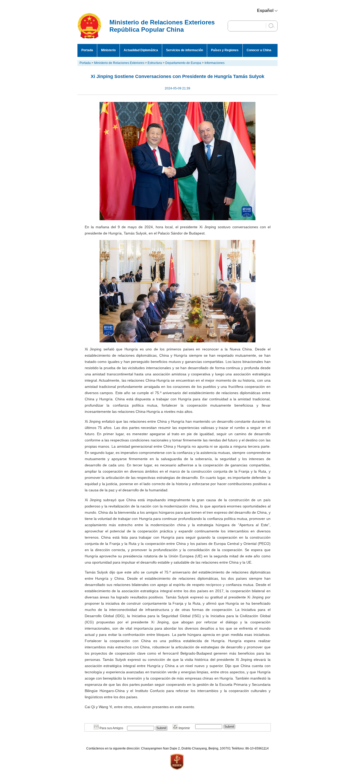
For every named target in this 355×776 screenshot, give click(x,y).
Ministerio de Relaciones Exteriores (119, 63)
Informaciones (215, 63)
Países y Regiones (225, 50)
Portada (87, 50)
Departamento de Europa (183, 63)
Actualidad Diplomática (141, 50)
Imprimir (184, 728)
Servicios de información (184, 50)
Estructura (155, 63)
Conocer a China (259, 50)
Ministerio (108, 50)
